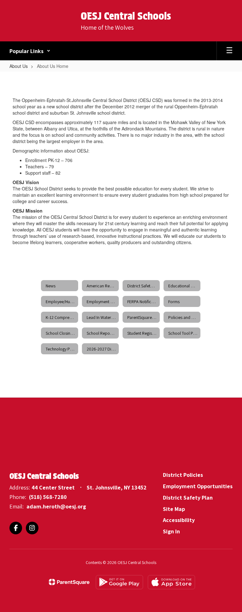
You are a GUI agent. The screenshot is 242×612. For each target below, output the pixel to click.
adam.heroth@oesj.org (56, 506)
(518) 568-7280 (48, 497)
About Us (18, 66)
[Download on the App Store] (171, 582)
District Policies (183, 474)
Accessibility (179, 520)
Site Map (174, 509)
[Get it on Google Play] (119, 582)
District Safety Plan (188, 497)
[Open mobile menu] (229, 50)
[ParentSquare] (69, 582)
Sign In (171, 531)
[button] (30, 50)
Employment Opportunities (198, 486)
